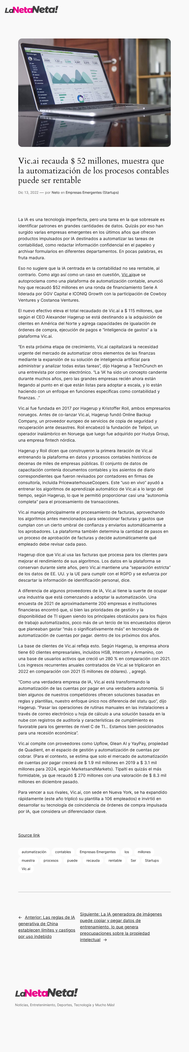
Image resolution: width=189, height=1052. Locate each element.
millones (144, 852)
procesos (51, 860)
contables (63, 852)
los (127, 852)
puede (72, 860)
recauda (93, 860)
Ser (133, 860)
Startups (152, 860)
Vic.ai (127, 274)
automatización (34, 852)
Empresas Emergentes (98, 852)
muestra (28, 860)
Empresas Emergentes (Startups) (92, 192)
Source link (29, 835)
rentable (115, 860)
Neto (56, 192)
